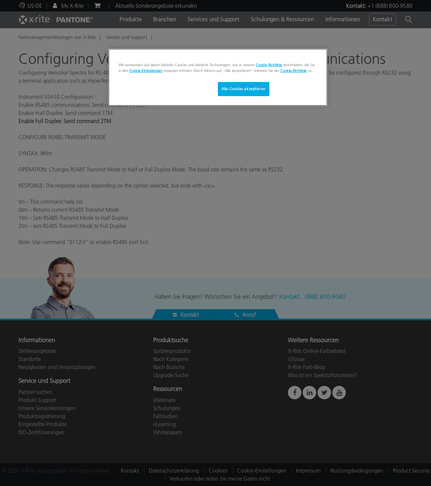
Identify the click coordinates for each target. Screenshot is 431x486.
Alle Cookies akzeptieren (244, 88)
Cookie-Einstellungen (146, 70)
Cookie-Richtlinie (269, 65)
